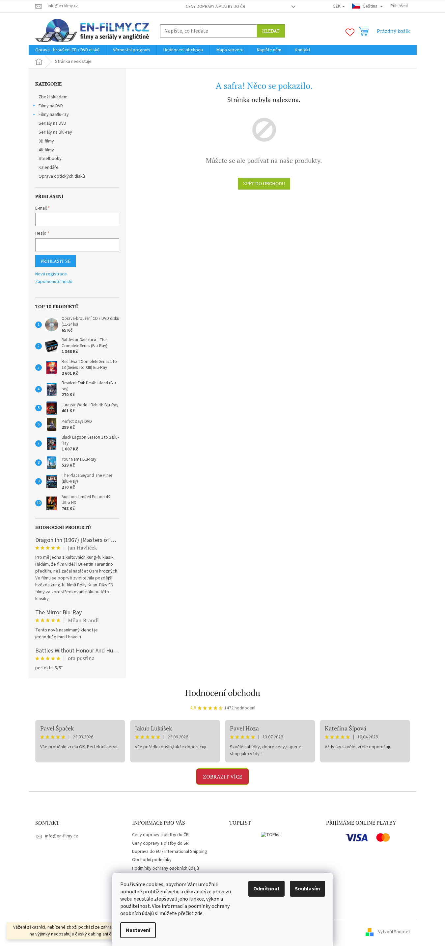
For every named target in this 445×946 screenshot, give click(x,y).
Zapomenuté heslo (53, 282)
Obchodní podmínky (152, 860)
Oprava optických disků (62, 176)
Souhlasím (307, 888)
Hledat (271, 31)
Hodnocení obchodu (222, 692)
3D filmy (46, 141)
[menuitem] (67, 50)
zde (199, 913)
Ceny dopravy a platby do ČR (215, 7)
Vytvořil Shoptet (394, 932)
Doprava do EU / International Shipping (169, 851)
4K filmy (46, 150)
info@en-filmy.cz (61, 836)
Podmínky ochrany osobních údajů (165, 868)
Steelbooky (50, 158)
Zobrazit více (222, 776)
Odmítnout (266, 888)
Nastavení (138, 930)
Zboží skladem (53, 97)
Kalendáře (49, 167)
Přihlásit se (55, 261)
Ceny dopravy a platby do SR (160, 843)
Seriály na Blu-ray (55, 132)
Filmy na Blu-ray (54, 114)
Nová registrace (51, 274)
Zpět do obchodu (264, 183)
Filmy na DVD (51, 106)
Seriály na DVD (52, 123)
